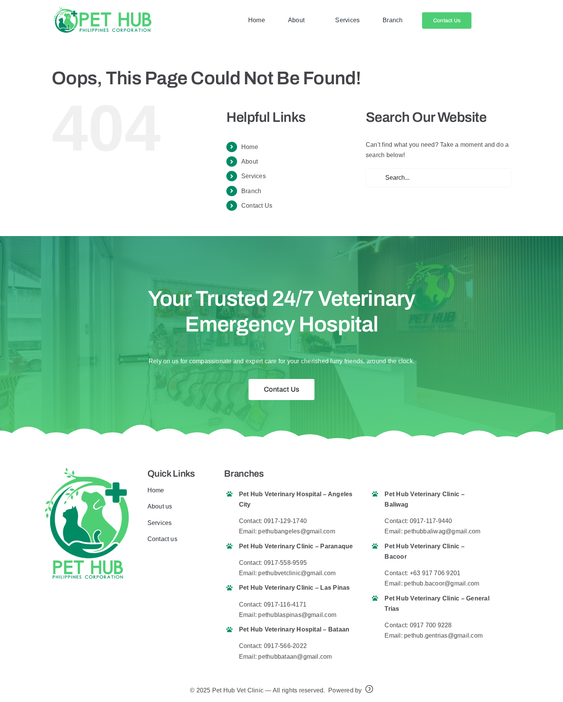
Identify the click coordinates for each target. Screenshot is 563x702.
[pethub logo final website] (102, 8)
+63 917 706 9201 (435, 573)
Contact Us (256, 205)
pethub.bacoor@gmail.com (442, 583)
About (249, 161)
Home (249, 147)
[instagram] (174, 563)
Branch (251, 191)
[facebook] (149, 563)
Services (253, 176)
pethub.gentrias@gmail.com (443, 635)
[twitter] (162, 563)
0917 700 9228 (431, 625)
